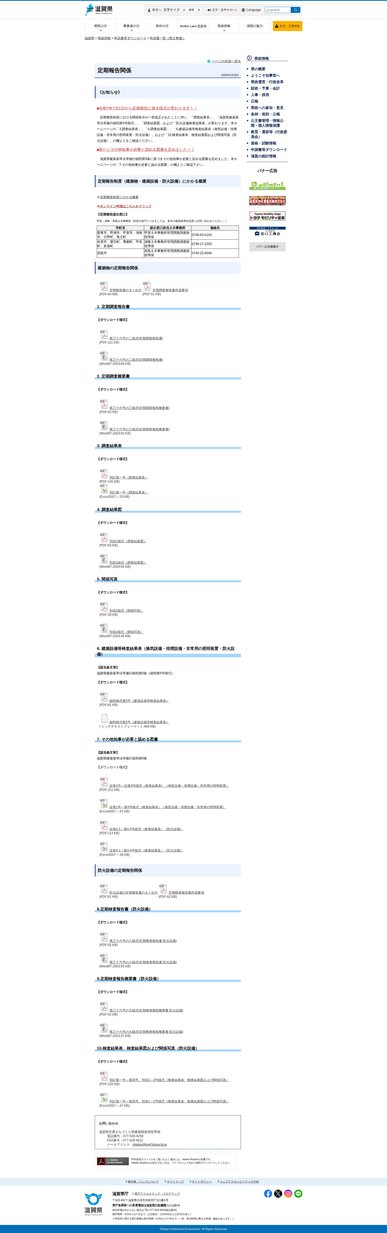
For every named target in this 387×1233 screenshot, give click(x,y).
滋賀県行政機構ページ (160, 1205)
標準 (191, 9)
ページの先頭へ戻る (226, 61)
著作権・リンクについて (143, 1181)
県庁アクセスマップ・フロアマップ (157, 1193)
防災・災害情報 (290, 26)
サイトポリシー (202, 1181)
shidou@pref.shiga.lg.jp (150, 1144)
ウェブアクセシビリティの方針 (239, 1181)
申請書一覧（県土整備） (167, 38)
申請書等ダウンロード (130, 38)
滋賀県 (89, 38)
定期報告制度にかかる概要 (119, 197)
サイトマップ (175, 1181)
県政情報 (104, 38)
